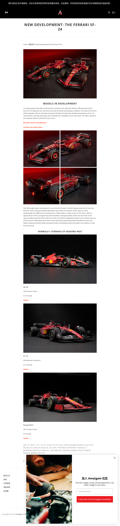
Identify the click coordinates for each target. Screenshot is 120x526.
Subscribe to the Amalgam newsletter (94, 499)
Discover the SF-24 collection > (35, 123)
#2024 (67, 445)
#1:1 (39, 445)
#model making (62, 450)
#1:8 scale (58, 445)
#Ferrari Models (32, 450)
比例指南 (7, 483)
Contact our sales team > (33, 127)
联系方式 (7, 475)
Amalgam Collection (23, 514)
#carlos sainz (30, 448)
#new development (81, 450)
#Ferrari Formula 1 (77, 448)
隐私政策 (7, 487)
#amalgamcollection (82, 445)
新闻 (5, 479)
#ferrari (62, 448)
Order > (26, 300)
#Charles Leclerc (48, 448)
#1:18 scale (47, 445)
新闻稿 (6, 491)
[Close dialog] (115, 458)
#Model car (47, 450)
